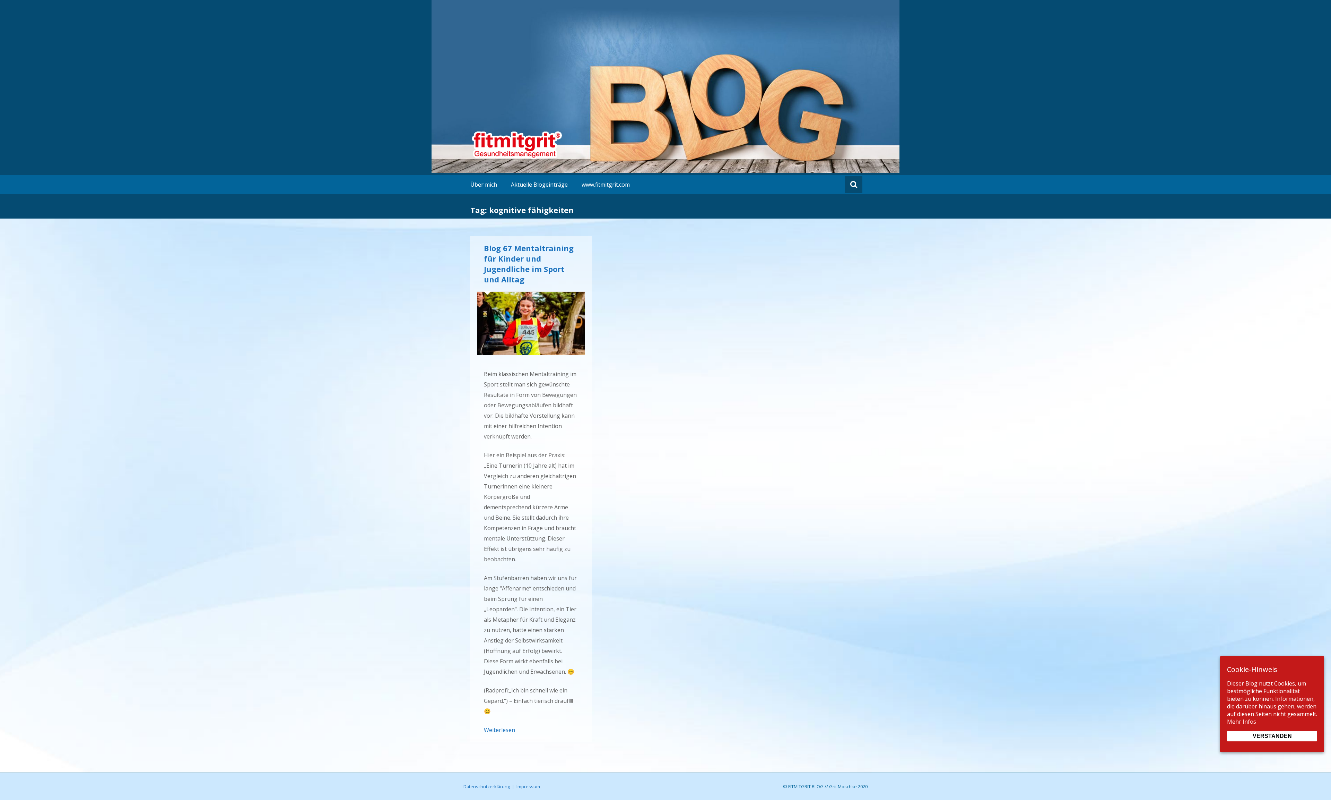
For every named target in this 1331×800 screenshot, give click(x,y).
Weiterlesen (499, 730)
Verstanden (1272, 736)
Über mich (483, 184)
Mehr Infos (1241, 721)
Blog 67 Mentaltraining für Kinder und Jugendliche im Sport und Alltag (529, 263)
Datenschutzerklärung (486, 786)
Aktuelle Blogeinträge (539, 184)
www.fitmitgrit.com (606, 184)
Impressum (528, 786)
